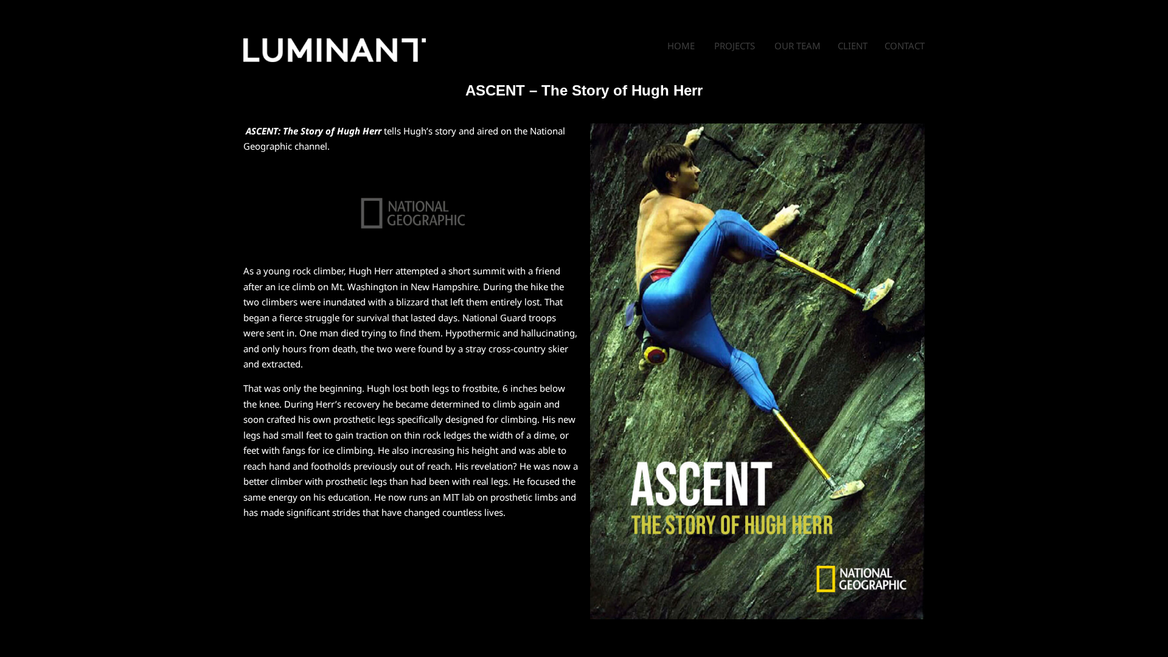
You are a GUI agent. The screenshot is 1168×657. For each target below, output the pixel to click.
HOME (681, 46)
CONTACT (905, 46)
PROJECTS (734, 46)
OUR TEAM (797, 46)
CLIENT (854, 46)
